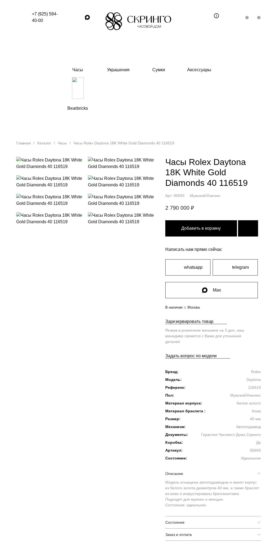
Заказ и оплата (178, 534)
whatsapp (193, 267)
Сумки (158, 69)
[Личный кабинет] (233, 15)
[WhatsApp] (69, 17)
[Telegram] (78, 17)
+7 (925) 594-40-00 (45, 17)
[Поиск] (204, 15)
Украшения (118, 69)
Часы (77, 69)
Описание (174, 473)
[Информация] (216, 15)
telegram (240, 267)
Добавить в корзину (201, 228)
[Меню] (21, 17)
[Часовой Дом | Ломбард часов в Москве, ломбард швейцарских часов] (138, 21)
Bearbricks (77, 108)
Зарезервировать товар (189, 321)
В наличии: (182, 307)
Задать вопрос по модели (191, 356)
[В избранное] (248, 228)
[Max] (87, 17)
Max (217, 290)
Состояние (174, 522)
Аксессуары (199, 69)
